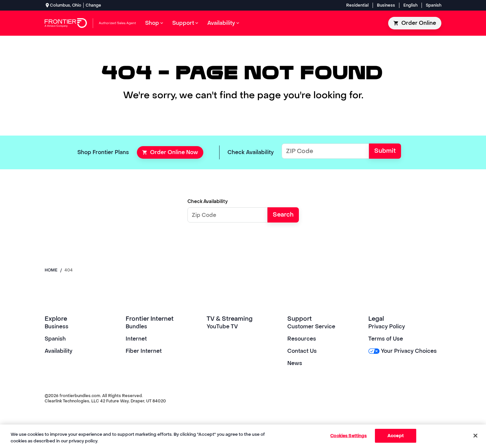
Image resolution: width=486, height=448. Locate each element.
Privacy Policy (386, 326)
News (294, 363)
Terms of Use (385, 338)
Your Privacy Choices (409, 350)
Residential (357, 5)
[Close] (475, 435)
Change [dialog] (93, 5)
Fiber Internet (144, 350)
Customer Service (311, 326)
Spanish (433, 5)
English (410, 5)
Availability (58, 350)
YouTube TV (222, 326)
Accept (395, 435)
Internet (136, 338)
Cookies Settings (348, 435)
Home (51, 270)
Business (386, 5)
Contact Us (302, 350)
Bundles (136, 326)
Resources (301, 338)
